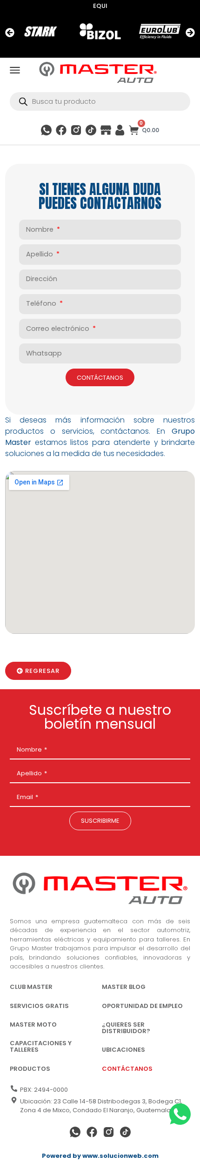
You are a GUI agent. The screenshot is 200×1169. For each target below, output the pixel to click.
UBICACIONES (123, 1049)
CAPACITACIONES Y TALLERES (41, 1046)
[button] (9, 32)
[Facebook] (61, 130)
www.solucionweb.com (120, 1155)
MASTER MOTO (33, 1024)
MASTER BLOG (124, 986)
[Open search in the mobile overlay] (100, 101)
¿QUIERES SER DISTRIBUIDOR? (126, 1027)
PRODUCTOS (30, 1068)
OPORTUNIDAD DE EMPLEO (142, 1005)
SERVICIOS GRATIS (39, 1005)
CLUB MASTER (31, 986)
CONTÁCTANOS (127, 1068)
